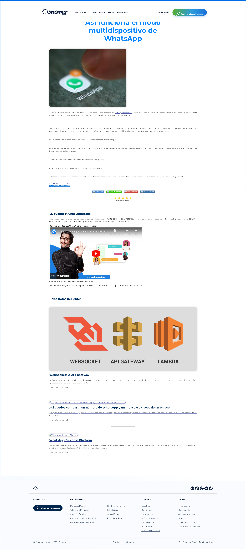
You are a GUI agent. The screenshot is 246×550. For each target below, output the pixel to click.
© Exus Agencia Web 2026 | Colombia (50, 542)
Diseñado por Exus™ (188, 542)
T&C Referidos (147, 522)
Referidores (122, 12)
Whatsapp (118, 191)
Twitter (101, 191)
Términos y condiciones (123, 542)
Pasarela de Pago (115, 518)
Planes (111, 12)
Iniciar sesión (164, 12)
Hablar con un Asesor (50, 508)
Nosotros (145, 506)
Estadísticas (112, 510)
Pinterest (134, 191)
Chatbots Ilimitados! (116, 506)
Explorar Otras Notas (60, 186)
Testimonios (146, 526)
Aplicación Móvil (114, 514)
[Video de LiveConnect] (95, 279)
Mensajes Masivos (78, 506)
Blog (180, 518)
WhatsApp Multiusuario (80, 510)
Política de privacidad (150, 530)
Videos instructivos (186, 522)
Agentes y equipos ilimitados (83, 518)
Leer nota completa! (60, 183)
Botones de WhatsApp (82, 522)
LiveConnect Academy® (189, 526)
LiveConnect (147, 514)
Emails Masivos (206, 542)
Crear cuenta (184, 510)
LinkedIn (151, 191)
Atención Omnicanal (79, 514)
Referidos (149, 518)
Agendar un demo (186, 514)
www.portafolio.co (123, 112)
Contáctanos (147, 510)
